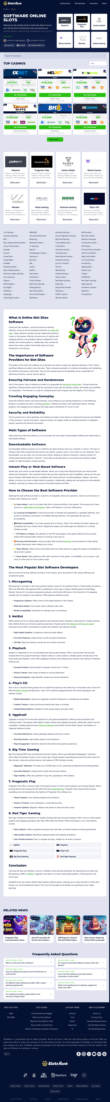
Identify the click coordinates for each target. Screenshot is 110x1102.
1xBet (11, 1016)
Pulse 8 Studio (35, 280)
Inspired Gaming (62, 260)
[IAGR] (73, 1078)
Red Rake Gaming (62, 280)
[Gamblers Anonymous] (43, 1078)
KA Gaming (85, 263)
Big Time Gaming (62, 239)
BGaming (33, 239)
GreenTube (8, 256)
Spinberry (59, 291)
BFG (5, 239)
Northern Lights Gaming (13, 273)
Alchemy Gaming (62, 232)
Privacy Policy (95, 1020)
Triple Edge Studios (11, 298)
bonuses (67, 544)
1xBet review (20, 98)
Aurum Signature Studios (65, 236)
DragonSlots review (20, 131)
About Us (96, 1016)
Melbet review (54, 98)
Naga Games (86, 267)
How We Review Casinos (96, 1024)
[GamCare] (58, 1078)
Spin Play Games (36, 291)
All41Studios (86, 232)
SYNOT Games (61, 294)
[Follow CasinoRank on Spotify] (98, 1057)
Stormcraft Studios (37, 294)
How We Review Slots (96, 1032)
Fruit (72, 1020)
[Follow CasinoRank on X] (88, 1057)
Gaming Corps (61, 253)
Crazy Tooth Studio (11, 246)
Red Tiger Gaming (88, 280)
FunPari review (89, 98)
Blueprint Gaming (88, 239)
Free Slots (93, 3)
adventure (46, 407)
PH (6, 1057)
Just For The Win (62, 263)
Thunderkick (86, 294)
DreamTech (60, 246)
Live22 (32, 267)
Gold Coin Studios (88, 253)
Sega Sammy (86, 284)
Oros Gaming (9, 277)
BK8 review (55, 131)
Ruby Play (59, 284)
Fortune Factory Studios (91, 249)
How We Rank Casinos (96, 1028)
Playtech (30, 877)
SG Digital (7, 287)
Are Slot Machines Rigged (41, 1016)
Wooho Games (61, 298)
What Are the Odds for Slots (41, 1024)
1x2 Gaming (8, 232)
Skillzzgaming (35, 287)
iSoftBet (6, 263)
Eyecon (32, 249)
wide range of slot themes (34, 510)
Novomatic (33, 273)
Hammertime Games (63, 256)
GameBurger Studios (38, 253)
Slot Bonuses (80, 3)
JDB (30, 263)
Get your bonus (20, 95)
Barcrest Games (87, 236)
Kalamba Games (10, 267)
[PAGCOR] (25, 1078)
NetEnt (32, 270)
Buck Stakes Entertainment (14, 242)
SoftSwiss (7, 291)
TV (72, 1032)
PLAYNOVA (85, 277)
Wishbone (33, 298)
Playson (6, 280)
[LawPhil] (34, 1078)
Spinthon (85, 291)
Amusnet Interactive (37, 236)
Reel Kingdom (9, 284)
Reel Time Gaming (36, 284)
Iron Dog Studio (87, 260)
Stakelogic (7, 294)
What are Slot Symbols (41, 1020)
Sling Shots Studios (63, 287)
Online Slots (65, 3)
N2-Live (58, 267)
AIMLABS (33, 232)
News (104, 3)
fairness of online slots (72, 384)
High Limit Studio (88, 256)
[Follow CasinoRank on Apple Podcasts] (103, 1057)
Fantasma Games (62, 249)
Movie (71, 1024)
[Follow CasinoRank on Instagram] (83, 1057)
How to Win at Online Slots (41, 1028)
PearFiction (34, 277)
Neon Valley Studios (11, 270)
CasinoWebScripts (62, 242)
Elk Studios (85, 246)
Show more (53, 139)
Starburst (74, 627)
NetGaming (60, 270)
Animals (72, 1016)
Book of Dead (22, 693)
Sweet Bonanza (59, 792)
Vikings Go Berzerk (46, 728)
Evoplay (6, 249)
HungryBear (8, 260)
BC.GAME (11, 1020)
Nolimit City (86, 270)
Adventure (72, 1028)
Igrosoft (32, 260)
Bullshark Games (36, 242)
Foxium (6, 253)
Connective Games (88, 242)
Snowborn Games (88, 287)
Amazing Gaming (10, 236)
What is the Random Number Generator (41, 1032)
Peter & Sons (60, 277)
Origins (84, 273)
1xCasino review (89, 131)
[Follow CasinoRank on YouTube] (93, 1057)
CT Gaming (34, 246)
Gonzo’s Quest (88, 627)
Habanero (33, 256)
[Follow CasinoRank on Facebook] (78, 1057)
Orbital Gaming (61, 273)
